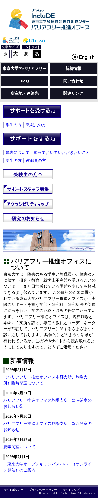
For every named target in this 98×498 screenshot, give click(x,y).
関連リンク (73, 93)
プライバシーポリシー (43, 489)
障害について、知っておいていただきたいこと (48, 152)
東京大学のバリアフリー (25, 68)
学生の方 (14, 125)
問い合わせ (73, 81)
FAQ (25, 81)
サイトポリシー (13, 489)
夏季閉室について (19, 447)
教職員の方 (36, 125)
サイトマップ (71, 489)
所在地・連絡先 (25, 93)
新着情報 (73, 68)
